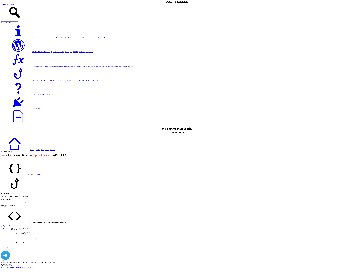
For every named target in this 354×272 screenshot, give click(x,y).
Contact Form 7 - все (119, 66)
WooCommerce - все (95, 66)
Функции (40, 66)
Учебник (32, 150)
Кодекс (53, 52)
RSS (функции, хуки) (74, 37)
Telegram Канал (51, 37)
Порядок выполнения (45, 80)
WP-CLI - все (129, 66)
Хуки (37, 80)
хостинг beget (18, 265)
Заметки (39, 122)
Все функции (45, 150)
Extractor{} (40, 174)
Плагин (67, 52)
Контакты (44, 37)
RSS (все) (65, 37)
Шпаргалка (47, 52)
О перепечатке (25, 267)
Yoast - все (104, 66)
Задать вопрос (47, 94)
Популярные (63, 66)
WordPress (41, 52)
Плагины (40, 108)
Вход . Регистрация (6, 22)
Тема (71, 52)
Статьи (31, 267)
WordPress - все (85, 66)
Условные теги (48, 66)
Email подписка (108, 37)
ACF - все (110, 66)
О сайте (39, 37)
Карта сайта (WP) (60, 52)
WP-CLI (81, 52)
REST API (75, 52)
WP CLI (38, 150)
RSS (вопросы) (100, 37)
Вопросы (40, 94)
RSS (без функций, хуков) (88, 37)
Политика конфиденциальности (14, 267)
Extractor (52, 150)
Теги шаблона (56, 66)
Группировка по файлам (74, 66)
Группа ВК (59, 37)
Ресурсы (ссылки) (88, 52)
